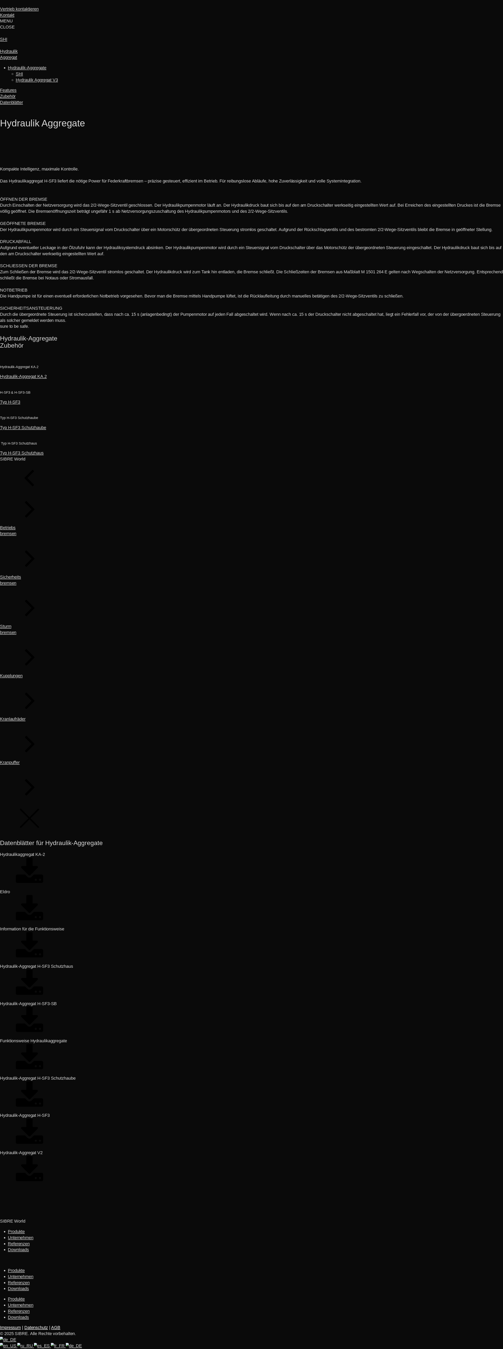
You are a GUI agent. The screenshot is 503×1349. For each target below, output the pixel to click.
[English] (8, 1345)
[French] (58, 1345)
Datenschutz (36, 1327)
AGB (55, 1327)
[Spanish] (42, 1345)
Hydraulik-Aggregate (27, 67)
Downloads (18, 1249)
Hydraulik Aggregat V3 (37, 79)
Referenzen (19, 1243)
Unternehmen (20, 1237)
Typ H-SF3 (10, 402)
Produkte (16, 1231)
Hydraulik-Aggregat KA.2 (23, 376)
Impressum (10, 1327)
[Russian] (25, 1345)
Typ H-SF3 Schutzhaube (23, 427)
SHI (19, 73)
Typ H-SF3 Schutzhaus (22, 452)
